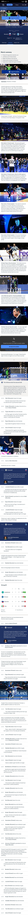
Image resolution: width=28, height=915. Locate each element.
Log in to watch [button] (15, 18)
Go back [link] (4, 8)
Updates (10, 42)
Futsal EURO (3, 5)
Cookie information (18, 349)
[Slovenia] (3, 601)
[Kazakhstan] (3, 592)
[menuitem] (10, 5)
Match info (16, 42)
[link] (10, 5)
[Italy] (3, 606)
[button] (24, 5)
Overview (4, 42)
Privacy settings (9, 349)
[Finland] (3, 597)
